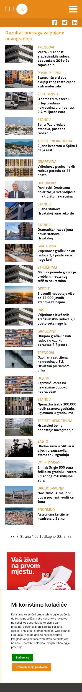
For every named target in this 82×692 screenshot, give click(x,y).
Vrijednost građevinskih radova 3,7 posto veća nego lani (56, 255)
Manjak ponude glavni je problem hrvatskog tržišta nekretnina (57, 276)
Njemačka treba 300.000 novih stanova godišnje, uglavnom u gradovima (57, 408)
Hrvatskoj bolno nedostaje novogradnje (55, 427)
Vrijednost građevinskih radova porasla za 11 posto (56, 170)
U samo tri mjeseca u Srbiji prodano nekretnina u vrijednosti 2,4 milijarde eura (56, 105)
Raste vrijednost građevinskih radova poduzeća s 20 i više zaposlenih (53, 58)
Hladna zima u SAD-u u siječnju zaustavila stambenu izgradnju (56, 450)
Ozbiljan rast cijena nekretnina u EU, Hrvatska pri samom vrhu (53, 363)
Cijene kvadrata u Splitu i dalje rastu (57, 147)
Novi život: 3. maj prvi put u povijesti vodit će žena (56, 497)
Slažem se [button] (22, 657)
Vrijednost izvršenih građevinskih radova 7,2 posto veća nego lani (56, 319)
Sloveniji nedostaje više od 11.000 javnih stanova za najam (56, 297)
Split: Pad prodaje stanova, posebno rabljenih (51, 128)
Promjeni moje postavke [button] (32, 667)
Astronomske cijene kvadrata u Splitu (53, 516)
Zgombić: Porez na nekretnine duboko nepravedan (52, 387)
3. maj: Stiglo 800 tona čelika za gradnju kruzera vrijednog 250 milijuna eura (57, 474)
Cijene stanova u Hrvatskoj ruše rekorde (56, 211)
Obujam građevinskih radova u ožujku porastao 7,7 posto (54, 340)
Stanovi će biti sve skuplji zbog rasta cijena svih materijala (56, 82)
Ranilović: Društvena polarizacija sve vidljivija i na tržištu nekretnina (56, 192)
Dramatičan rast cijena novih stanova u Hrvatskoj (55, 234)
